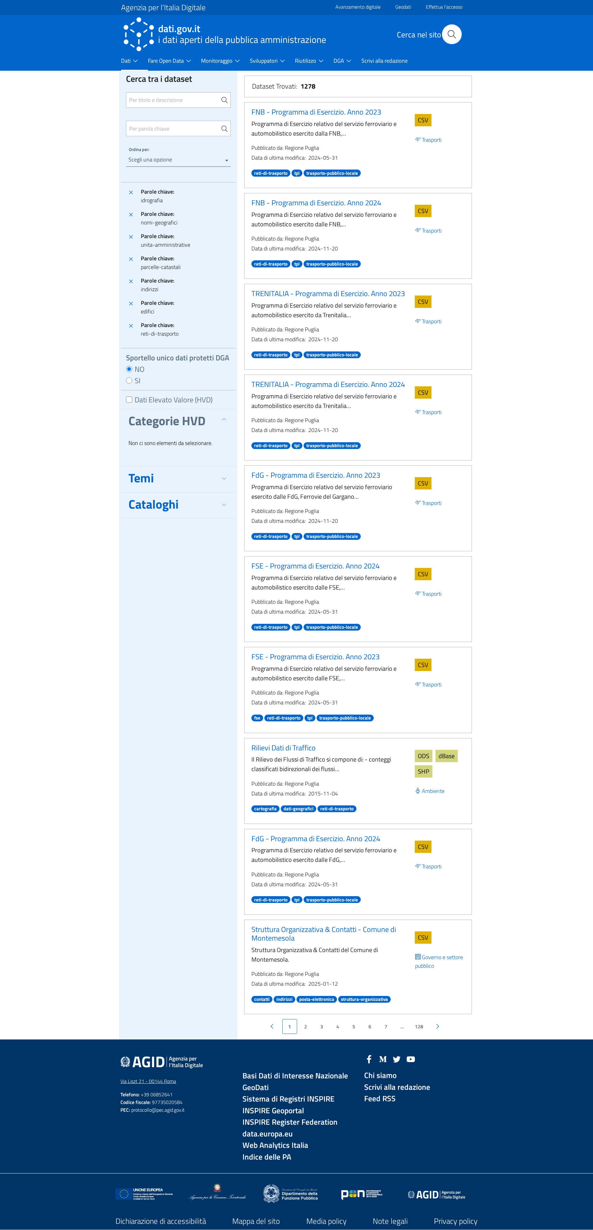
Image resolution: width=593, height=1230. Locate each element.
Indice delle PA (266, 1157)
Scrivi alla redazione (397, 1087)
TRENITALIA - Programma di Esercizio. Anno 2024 (328, 384)
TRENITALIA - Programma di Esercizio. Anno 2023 (328, 293)
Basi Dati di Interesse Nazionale (295, 1075)
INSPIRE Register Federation (290, 1122)
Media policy (326, 1221)
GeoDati (255, 1087)
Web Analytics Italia (275, 1145)
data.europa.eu (267, 1134)
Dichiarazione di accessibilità (161, 1221)
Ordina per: (139, 149)
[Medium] (383, 1058)
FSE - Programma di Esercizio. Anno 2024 (315, 565)
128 (419, 1026)
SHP (423, 771)
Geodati (403, 6)
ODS (423, 756)
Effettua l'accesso (444, 6)
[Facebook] (369, 1058)
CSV (423, 120)
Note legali (390, 1221)
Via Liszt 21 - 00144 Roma (148, 1081)
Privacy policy (455, 1221)
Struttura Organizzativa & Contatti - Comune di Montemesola (323, 934)
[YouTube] (411, 1058)
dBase (447, 756)
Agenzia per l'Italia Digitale (163, 7)
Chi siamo (380, 1075)
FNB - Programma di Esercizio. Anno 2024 (316, 202)
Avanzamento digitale (358, 6)
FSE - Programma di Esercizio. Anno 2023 (315, 656)
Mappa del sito (256, 1221)
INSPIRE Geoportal (273, 1110)
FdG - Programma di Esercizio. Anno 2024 (315, 838)
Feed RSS (380, 1098)
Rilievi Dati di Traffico (283, 747)
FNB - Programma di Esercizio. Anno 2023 (316, 111)
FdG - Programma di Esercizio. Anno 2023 (315, 475)
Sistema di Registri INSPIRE (288, 1099)
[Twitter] (397, 1058)
